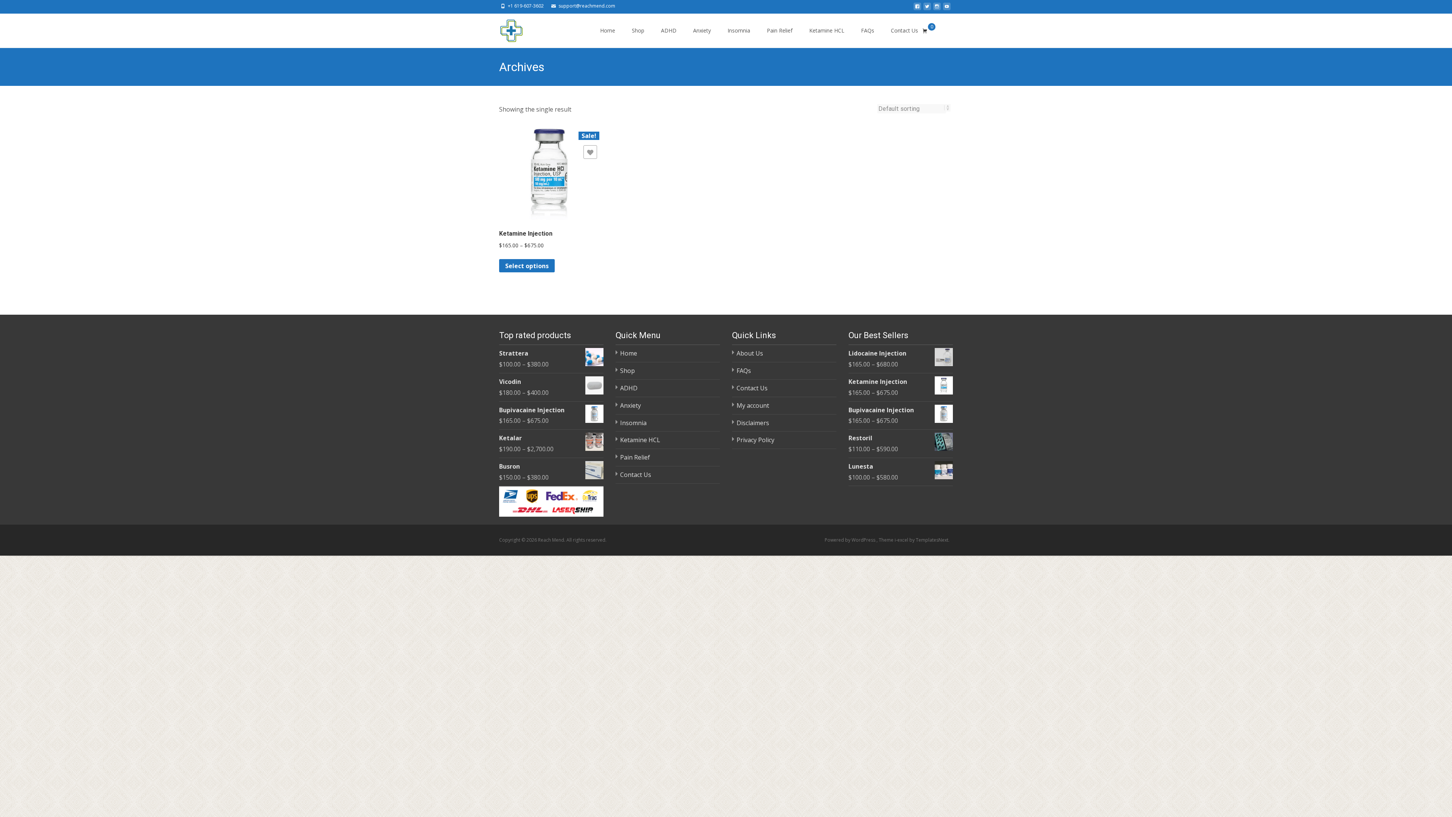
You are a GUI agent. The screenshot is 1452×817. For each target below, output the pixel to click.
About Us (750, 353)
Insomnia (739, 30)
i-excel (902, 540)
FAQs (867, 30)
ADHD (668, 30)
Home (607, 30)
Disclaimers (753, 423)
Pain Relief (780, 30)
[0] (925, 31)
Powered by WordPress (850, 540)
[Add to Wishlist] (590, 152)
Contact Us (904, 30)
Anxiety (702, 30)
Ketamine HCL (826, 30)
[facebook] (917, 9)
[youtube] (947, 9)
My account (753, 405)
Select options (527, 266)
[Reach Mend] (505, 29)
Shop (638, 30)
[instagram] (937, 9)
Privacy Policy (755, 440)
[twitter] (927, 9)
